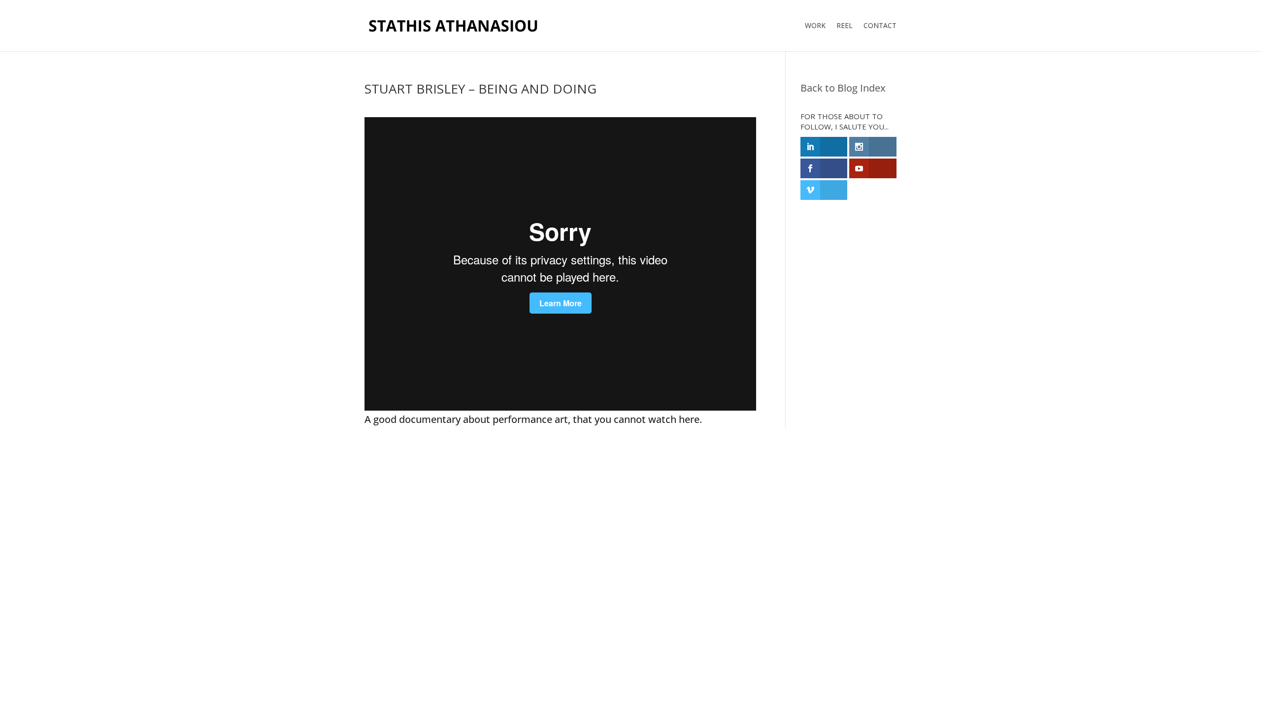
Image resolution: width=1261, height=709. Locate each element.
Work (815, 26)
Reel (844, 26)
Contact (879, 26)
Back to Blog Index (843, 88)
